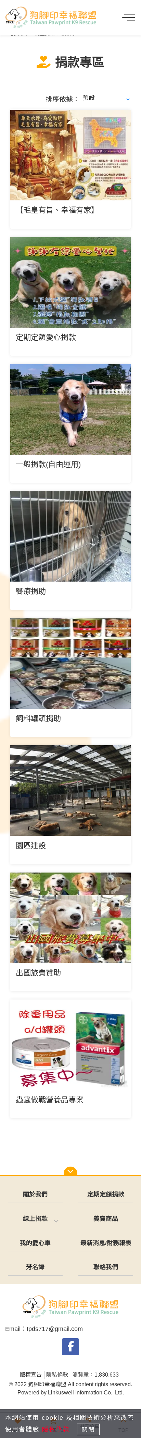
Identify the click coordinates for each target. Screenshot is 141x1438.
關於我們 (35, 1194)
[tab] (35, 1219)
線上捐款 (35, 1218)
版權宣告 (31, 1375)
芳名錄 (35, 1267)
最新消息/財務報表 (105, 1243)
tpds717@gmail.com (55, 1328)
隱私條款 (57, 1375)
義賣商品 (105, 1218)
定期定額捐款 (105, 1194)
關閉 (88, 1429)
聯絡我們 (105, 1267)
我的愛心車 (35, 1243)
